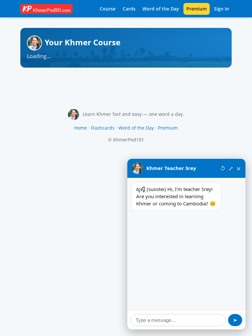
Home (80, 128)
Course (108, 9)
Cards (129, 9)
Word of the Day (160, 9)
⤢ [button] (230, 168)
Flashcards (103, 128)
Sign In (221, 9)
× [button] (239, 168)
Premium (196, 9)
